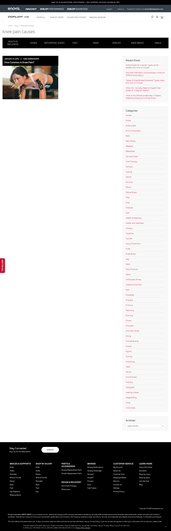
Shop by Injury (144, 474)
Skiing (128, 336)
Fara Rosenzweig (31, 59)
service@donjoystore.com (154, 9)
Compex (129, 166)
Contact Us (117, 484)
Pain (128, 289)
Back (128, 136)
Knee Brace (131, 254)
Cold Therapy (131, 161)
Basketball (130, 151)
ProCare (129, 300)
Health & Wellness (133, 218)
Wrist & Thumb (15, 477)
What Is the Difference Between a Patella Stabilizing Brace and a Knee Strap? (143, 96)
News (128, 274)
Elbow (128, 187)
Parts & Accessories (68, 465)
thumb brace (131, 377)
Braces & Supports (20, 463)
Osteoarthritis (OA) (133, 284)
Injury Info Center (145, 467)
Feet (128, 197)
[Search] (153, 17)
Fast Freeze (91, 488)
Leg (127, 259)
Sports (129, 351)
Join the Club (144, 481)
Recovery (130, 310)
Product (129, 305)
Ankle (128, 120)
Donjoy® (90, 474)
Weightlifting (131, 397)
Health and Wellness (134, 223)
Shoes (128, 320)
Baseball (129, 146)
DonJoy (129, 182)
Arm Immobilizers (133, 130)
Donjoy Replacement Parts (71, 470)
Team (128, 366)
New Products (132, 269)
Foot (128, 202)
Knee (128, 248)
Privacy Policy (118, 491)
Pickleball (130, 295)
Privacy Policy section (83, 528)
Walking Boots (15, 495)
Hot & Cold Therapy (68, 486)
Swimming (130, 361)
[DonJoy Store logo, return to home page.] (18, 16)
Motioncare (65, 489)
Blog (17, 26)
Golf (127, 212)
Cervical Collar (132, 156)
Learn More (145, 463)
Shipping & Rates (119, 477)
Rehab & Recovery (71, 482)
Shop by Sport (144, 477)
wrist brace (130, 407)
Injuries (129, 238)
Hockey (129, 228)
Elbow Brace (131, 192)
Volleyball (130, 387)
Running (129, 315)
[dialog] (85, 526)
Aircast (129, 115)
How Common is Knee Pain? (19, 62)
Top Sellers (2, 265)
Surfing (129, 356)
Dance (128, 177)
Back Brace (130, 141)
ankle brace (131, 125)
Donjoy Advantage (94, 471)
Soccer (129, 346)
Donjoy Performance (95, 467)
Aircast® (90, 477)
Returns (116, 481)
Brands (91, 463)
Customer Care (118, 474)
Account (157, 17)
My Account (118, 467)
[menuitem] (41, 17)
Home (10, 26)
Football (129, 207)
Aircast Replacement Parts (71, 473)
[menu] (71, 17)
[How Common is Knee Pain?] (30, 82)
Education (143, 471)
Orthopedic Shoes (133, 279)
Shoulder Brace (132, 331)
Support (109, 9)
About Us (121, 9)
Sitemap (116, 488)
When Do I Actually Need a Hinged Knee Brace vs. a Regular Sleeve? (143, 89)
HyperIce (130, 233)
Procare (90, 481)
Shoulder (130, 325)
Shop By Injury (44, 463)
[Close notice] (166, 526)
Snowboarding (132, 341)
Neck (128, 264)
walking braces (132, 392)
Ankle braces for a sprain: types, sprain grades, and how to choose (142, 66)
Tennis (128, 372)
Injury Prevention (133, 243)
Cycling (129, 171)
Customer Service (123, 463)
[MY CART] (162, 17)
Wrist (128, 402)
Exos (89, 484)
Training (129, 382)
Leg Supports (15, 491)
